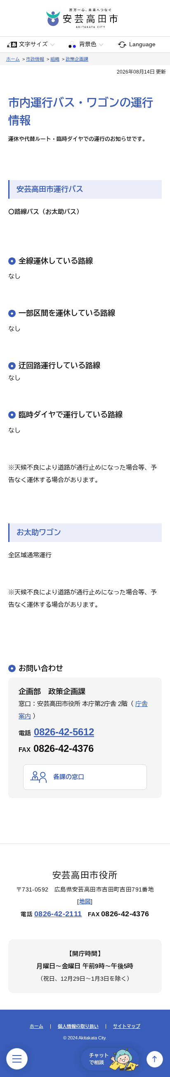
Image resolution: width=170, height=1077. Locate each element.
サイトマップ (126, 1026)
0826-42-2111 (58, 914)
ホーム (13, 59)
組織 (54, 59)
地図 (85, 902)
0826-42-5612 (64, 731)
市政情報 (35, 59)
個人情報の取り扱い (78, 1026)
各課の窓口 (68, 776)
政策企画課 (77, 59)
